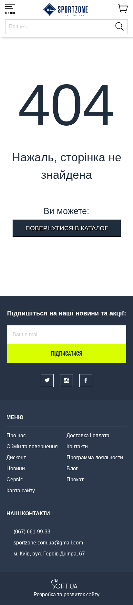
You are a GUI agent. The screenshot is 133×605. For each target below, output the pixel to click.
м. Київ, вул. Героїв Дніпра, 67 (49, 553)
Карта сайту (20, 490)
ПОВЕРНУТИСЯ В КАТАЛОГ (67, 228)
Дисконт (16, 457)
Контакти (77, 446)
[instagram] (66, 380)
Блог (72, 468)
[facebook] (85, 380)
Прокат (75, 479)
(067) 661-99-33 (32, 531)
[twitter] (47, 380)
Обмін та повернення (32, 446)
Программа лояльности (94, 457)
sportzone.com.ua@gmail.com (48, 542)
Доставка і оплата (87, 435)
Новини (15, 468)
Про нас (16, 435)
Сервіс (14, 479)
